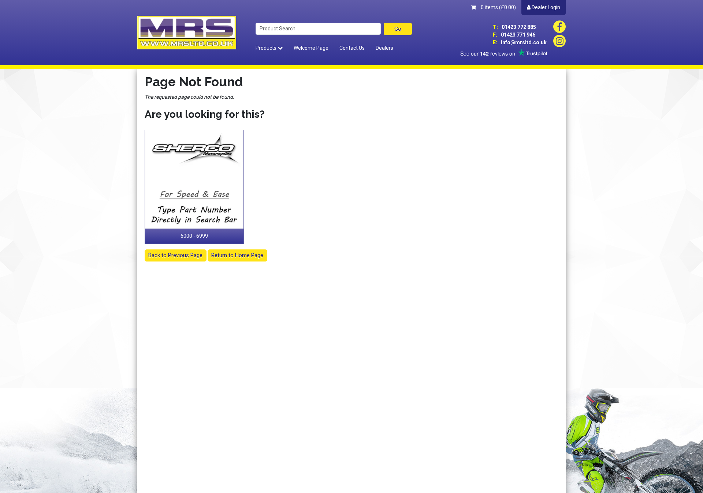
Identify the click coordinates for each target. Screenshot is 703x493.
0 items (498, 7)
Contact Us (352, 48)
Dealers (384, 48)
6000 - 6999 (194, 236)
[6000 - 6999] (194, 179)
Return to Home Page (237, 255)
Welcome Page (311, 48)
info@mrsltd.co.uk (520, 42)
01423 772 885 (514, 27)
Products (267, 48)
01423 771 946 (514, 35)
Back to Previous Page (175, 255)
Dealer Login (545, 7)
